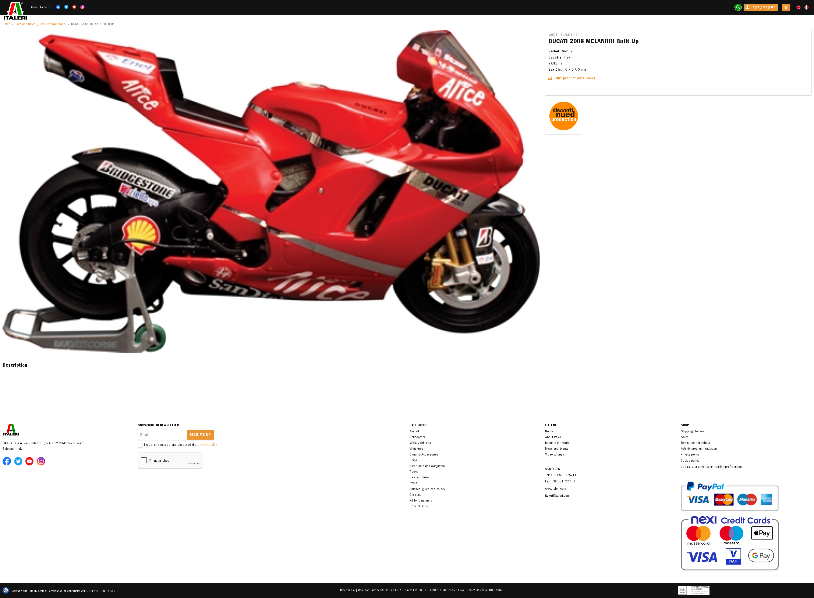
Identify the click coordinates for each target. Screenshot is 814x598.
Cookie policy (690, 461)
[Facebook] (56, 7)
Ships (413, 460)
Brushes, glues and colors (427, 489)
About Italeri (553, 437)
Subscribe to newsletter (158, 425)
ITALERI (550, 425)
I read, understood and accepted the (180, 445)
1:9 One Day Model (53, 24)
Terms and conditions (695, 443)
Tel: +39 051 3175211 (560, 475)
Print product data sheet (574, 79)
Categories (419, 425)
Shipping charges (692, 431)
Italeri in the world (557, 443)
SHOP (685, 425)
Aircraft (414, 431)
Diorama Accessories (424, 455)
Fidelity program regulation (699, 449)
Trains (413, 483)
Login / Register (763, 7)
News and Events (557, 449)
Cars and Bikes (25, 24)
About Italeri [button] (39, 7)
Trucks (414, 472)
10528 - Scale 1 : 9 (562, 35)
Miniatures (416, 449)
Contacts (552, 469)
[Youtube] (73, 7)
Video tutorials (555, 455)
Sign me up (200, 435)
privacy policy (207, 445)
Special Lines (419, 506)
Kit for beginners (421, 501)
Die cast (415, 495)
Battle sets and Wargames (427, 466)
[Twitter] (64, 7)
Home (6, 24)
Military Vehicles (420, 443)
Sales (685, 437)
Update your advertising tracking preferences (711, 467)
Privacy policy (690, 455)
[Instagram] (83, 7)
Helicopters (417, 437)
